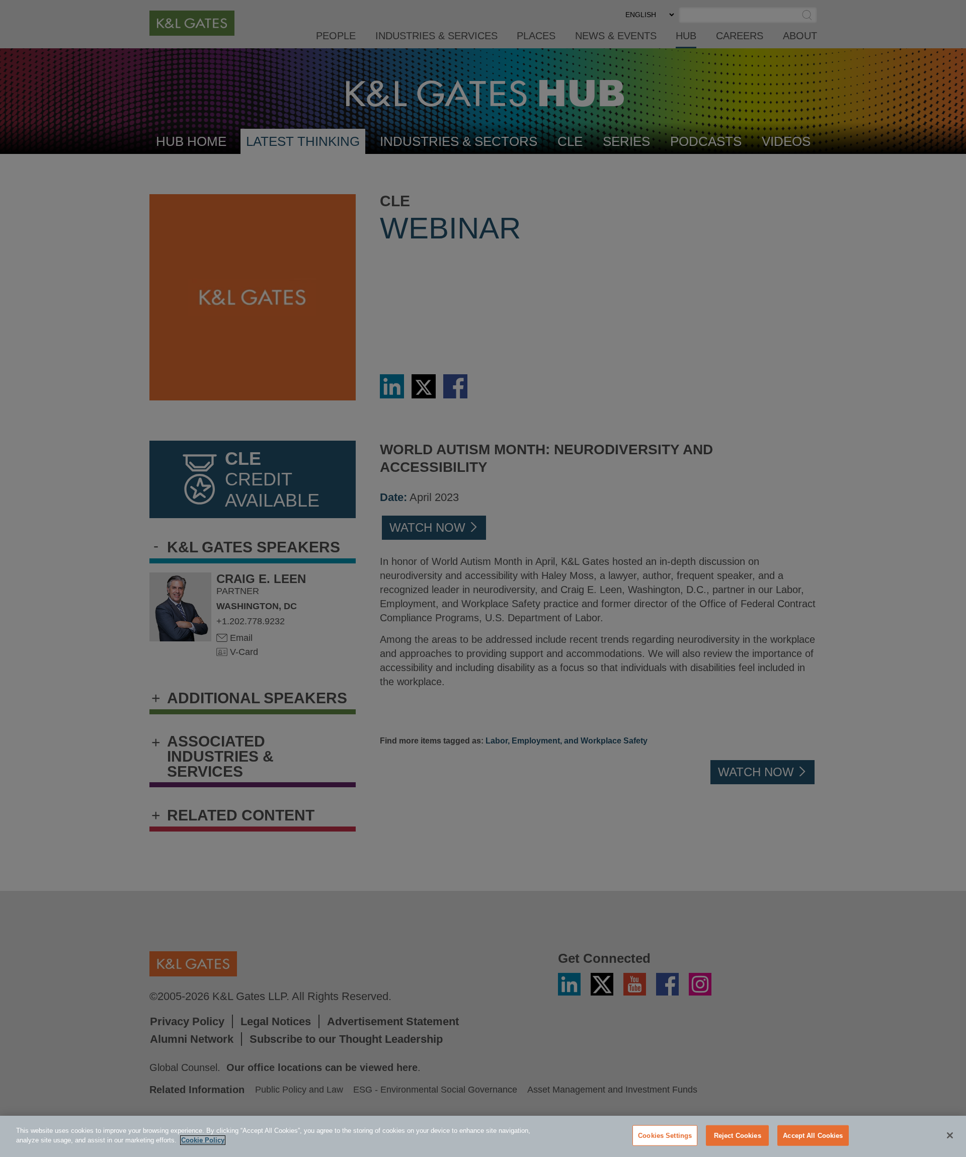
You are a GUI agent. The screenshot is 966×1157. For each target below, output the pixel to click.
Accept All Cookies (813, 1135)
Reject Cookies (737, 1135)
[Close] (950, 1135)
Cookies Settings (665, 1135)
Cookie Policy (202, 1140)
